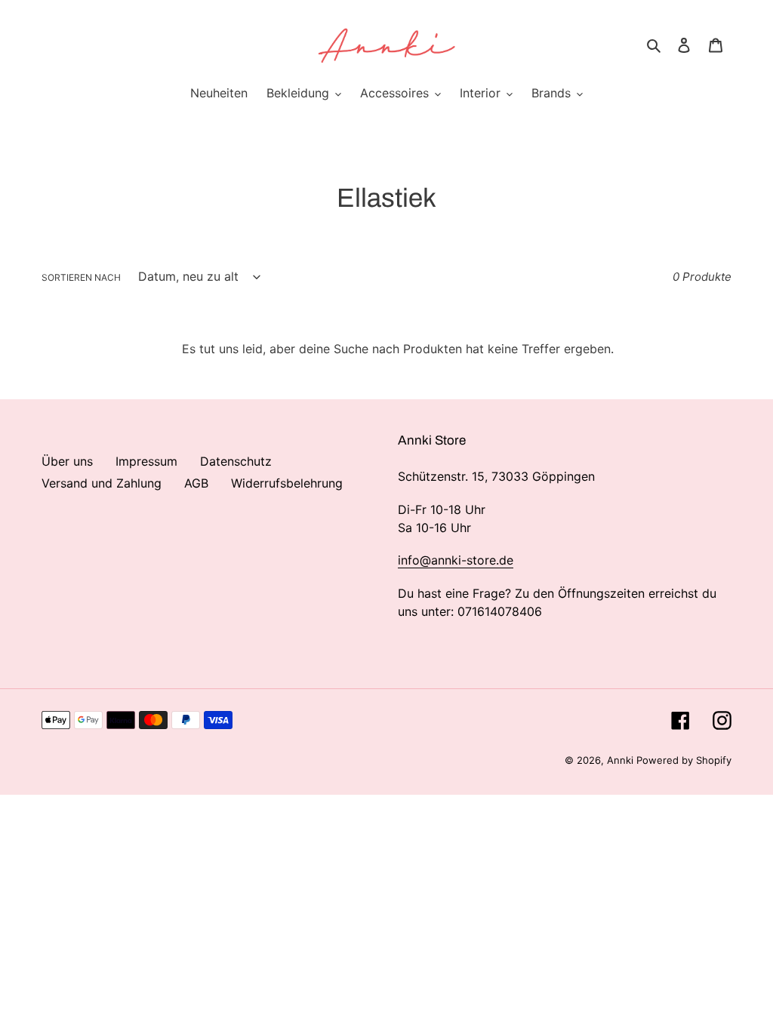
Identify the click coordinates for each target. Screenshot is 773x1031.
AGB (196, 483)
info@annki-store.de (455, 560)
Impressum (146, 461)
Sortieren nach (81, 277)
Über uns (67, 461)
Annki (621, 760)
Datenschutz (236, 461)
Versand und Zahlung (102, 483)
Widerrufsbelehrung (287, 483)
